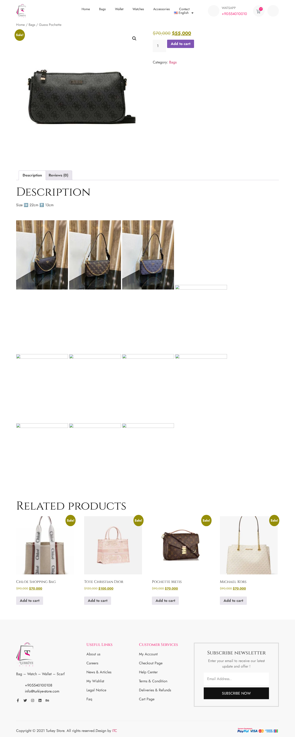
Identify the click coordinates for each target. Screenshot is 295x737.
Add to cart (180, 43)
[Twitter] (25, 700)
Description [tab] (32, 175)
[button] (273, 11)
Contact (184, 9)
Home (86, 9)
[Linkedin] (40, 700)
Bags (102, 9)
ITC (114, 730)
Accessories (161, 9)
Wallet (119, 9)
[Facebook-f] (18, 700)
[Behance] (47, 700)
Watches (138, 9)
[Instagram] (32, 700)
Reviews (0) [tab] (58, 175)
